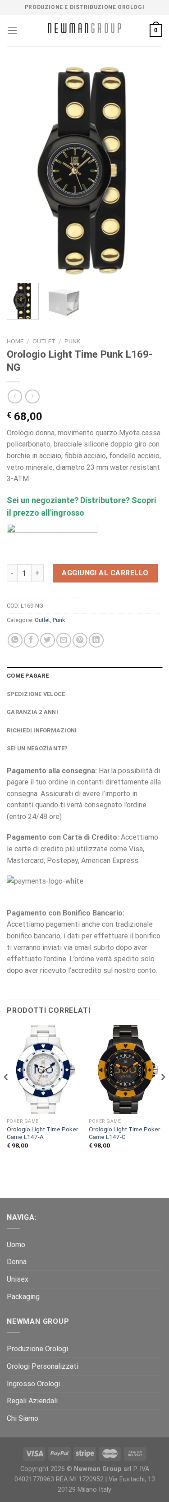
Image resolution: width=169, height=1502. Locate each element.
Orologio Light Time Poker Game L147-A (42, 1133)
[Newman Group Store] (84, 30)
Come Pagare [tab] (28, 675)
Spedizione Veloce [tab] (36, 694)
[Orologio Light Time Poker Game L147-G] (125, 1069)
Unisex (17, 1279)
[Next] (148, 170)
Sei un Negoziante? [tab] (37, 748)
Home (15, 341)
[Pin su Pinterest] (80, 640)
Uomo (16, 1244)
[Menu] (12, 30)
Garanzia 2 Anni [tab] (32, 712)
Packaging (23, 1296)
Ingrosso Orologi (33, 1383)
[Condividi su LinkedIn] (96, 640)
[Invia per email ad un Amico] (63, 640)
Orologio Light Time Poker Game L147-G (124, 1133)
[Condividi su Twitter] (47, 640)
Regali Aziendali (32, 1401)
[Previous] (21, 170)
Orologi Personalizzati (42, 1366)
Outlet (43, 341)
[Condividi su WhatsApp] (15, 640)
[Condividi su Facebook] (31, 640)
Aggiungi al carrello (105, 573)
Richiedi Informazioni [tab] (42, 730)
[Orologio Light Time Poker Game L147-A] (43, 1069)
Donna (17, 1261)
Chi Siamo (22, 1418)
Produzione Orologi (37, 1348)
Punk (72, 341)
